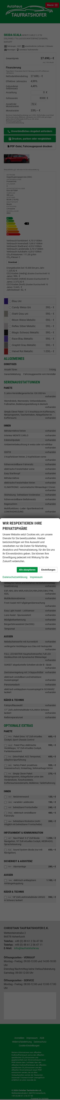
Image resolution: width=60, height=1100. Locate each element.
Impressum (36, 577)
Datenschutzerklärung (15, 577)
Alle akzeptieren (27, 569)
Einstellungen (48, 569)
